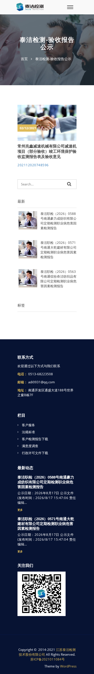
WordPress (68, 666)
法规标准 (28, 432)
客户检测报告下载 (35, 439)
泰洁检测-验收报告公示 (53, 58)
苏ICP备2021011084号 (47, 659)
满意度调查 (30, 446)
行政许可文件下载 (35, 453)
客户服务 (28, 425)
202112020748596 (33, 165)
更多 (20, 510)
